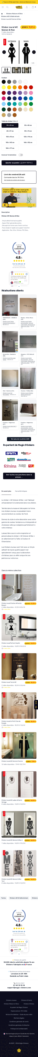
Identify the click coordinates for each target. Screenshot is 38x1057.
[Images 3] (26, 70)
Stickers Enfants (26, 1000)
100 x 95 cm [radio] (10, 137)
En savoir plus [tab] (6, 491)
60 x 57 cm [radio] (10, 131)
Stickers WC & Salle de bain (10, 16)
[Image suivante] (34, 52)
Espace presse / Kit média (19, 1011)
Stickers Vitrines (29, 1004)
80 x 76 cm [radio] (28, 131)
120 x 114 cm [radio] (28, 137)
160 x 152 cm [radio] (28, 142)
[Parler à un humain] (35, 707)
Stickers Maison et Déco (14, 14)
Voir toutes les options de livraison (14, 180)
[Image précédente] (4, 52)
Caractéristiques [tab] (21, 491)
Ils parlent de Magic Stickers (19, 1007)
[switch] (21, 155)
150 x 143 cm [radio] (10, 142)
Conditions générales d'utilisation (19, 1025)
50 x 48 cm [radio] (28, 125)
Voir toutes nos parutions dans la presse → (19, 476)
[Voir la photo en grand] (10, 305)
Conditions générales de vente (19, 1022)
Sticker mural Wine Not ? (9, 426)
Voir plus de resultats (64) (20, 439)
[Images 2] (16, 70)
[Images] (19, 52)
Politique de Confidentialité (19, 1029)
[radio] (4, 82)
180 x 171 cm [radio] (10, 148)
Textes (3, 898)
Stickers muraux (11, 1000)
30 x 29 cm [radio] (10, 125)
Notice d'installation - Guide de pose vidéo (19, 1014)
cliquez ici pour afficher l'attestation (19, 1036)
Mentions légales (19, 1018)
